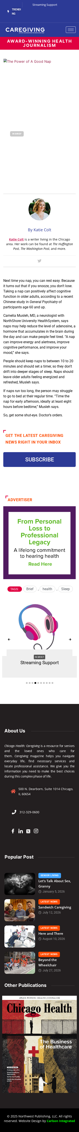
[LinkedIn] (20, 831)
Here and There (50, 933)
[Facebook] (13, 831)
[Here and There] (19, 936)
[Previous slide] (9, 639)
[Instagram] (36, 831)
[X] (28, 831)
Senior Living (50, 875)
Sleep (65, 589)
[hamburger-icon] (71, 30)
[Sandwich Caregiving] (19, 910)
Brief (30, 589)
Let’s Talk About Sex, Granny (54, 883)
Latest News (49, 901)
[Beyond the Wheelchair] (19, 963)
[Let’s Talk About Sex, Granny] (19, 884)
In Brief (17, 134)
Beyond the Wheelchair (47, 962)
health (47, 589)
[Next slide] (70, 639)
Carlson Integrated (61, 1121)
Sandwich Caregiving (54, 907)
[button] (27, 683)
